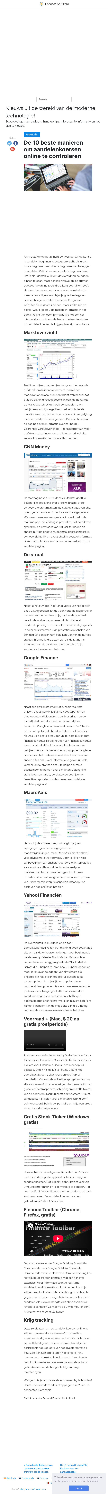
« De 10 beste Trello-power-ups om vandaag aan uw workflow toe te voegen (38, 1468)
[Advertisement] (54, 32)
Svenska (44, 1478)
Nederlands (28, 1478)
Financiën (32, 134)
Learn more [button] (92, 1481)
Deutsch (11, 1478)
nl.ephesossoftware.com (33, 1489)
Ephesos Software (56, 4)
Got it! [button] (79, 1488)
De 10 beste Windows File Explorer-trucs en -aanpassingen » (73, 1468)
